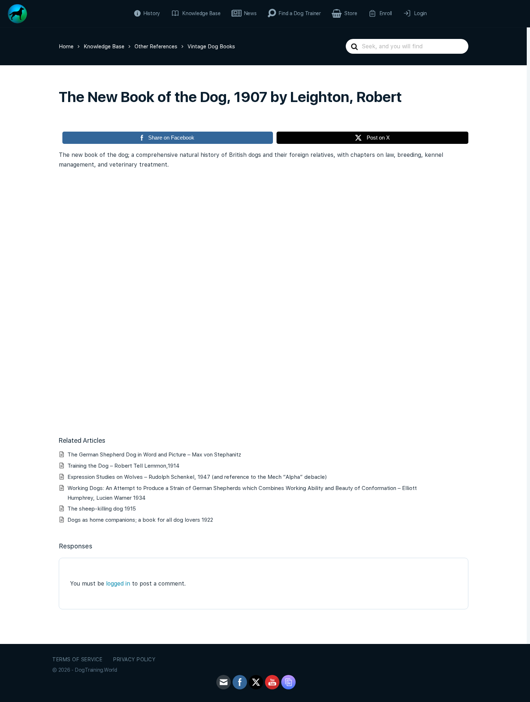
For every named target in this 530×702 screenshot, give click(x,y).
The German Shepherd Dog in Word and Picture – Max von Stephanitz (154, 454)
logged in (118, 583)
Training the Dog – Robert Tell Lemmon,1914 (123, 466)
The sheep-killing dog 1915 (101, 508)
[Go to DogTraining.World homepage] (17, 13)
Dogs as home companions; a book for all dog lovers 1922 (140, 520)
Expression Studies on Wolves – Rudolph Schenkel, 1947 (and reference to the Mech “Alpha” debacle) (197, 477)
